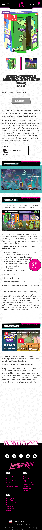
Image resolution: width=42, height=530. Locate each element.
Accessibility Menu (12, 503)
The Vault (9, 483)
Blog (24, 477)
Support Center (28, 483)
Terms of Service (11, 501)
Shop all (9, 485)
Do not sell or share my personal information (20, 528)
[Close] (30, 259)
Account (34, 3)
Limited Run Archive (10, 510)
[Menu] (3, 3)
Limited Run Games (21, 4)
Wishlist (30, 3)
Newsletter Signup (12, 487)
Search (8, 3)
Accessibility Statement (10, 506)
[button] (5, 30)
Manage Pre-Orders (27, 489)
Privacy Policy (10, 499)
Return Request (28, 485)
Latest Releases (11, 477)
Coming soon (10, 479)
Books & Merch (11, 481)
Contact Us (26, 487)
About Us (26, 479)
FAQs (25, 481)
